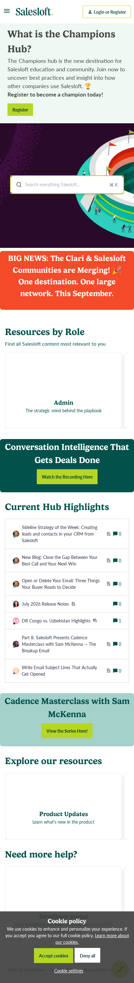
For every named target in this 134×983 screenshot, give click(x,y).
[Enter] (16, 184)
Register (20, 109)
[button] (67, 970)
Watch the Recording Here (67, 477)
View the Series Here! (67, 731)
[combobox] (67, 184)
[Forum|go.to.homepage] (36, 11)
